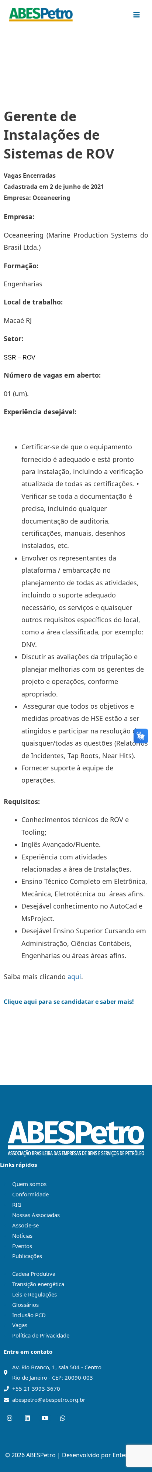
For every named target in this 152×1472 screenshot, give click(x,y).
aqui (74, 976)
